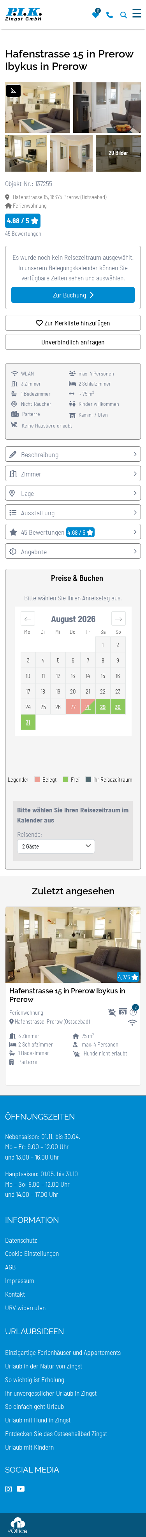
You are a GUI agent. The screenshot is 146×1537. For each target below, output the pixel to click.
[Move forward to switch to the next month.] (118, 618)
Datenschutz (21, 1240)
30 (118, 706)
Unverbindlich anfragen (73, 341)
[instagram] (8, 1489)
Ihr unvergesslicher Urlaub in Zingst (51, 1393)
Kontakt (15, 1294)
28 (88, 706)
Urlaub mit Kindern (29, 1447)
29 (103, 706)
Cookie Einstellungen (32, 1253)
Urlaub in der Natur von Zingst (43, 1365)
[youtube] (21, 1489)
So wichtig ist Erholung (34, 1379)
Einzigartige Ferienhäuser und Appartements (63, 1352)
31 (28, 722)
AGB (10, 1266)
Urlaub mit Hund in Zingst (37, 1419)
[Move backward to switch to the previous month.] (28, 618)
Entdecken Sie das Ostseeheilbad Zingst (56, 1433)
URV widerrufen (25, 1307)
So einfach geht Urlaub (34, 1406)
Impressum (19, 1280)
